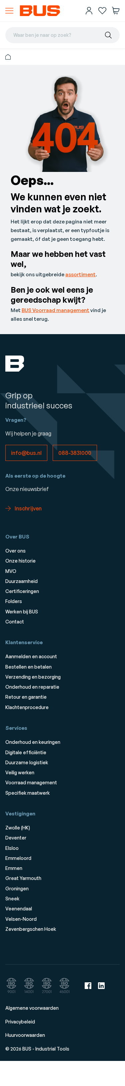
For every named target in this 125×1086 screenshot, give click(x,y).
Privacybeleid (20, 1021)
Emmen (13, 868)
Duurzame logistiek (26, 762)
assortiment (80, 274)
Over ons (15, 551)
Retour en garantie (26, 697)
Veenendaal (18, 908)
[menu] (9, 11)
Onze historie (20, 561)
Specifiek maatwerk (27, 793)
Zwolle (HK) (17, 827)
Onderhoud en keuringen (32, 742)
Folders (13, 601)
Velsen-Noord (21, 919)
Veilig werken (19, 772)
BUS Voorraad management (55, 310)
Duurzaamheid (21, 581)
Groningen (17, 888)
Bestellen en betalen (28, 667)
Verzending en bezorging (33, 677)
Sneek (12, 898)
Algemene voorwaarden (32, 1008)
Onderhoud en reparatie (32, 687)
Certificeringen (22, 591)
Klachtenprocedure (27, 707)
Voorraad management (31, 782)
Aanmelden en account (31, 656)
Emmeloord (18, 858)
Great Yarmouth (23, 878)
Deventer (15, 838)
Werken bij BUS (21, 611)
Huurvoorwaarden (25, 1035)
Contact (14, 621)
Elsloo (12, 848)
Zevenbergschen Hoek (30, 929)
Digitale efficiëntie (25, 752)
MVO (10, 571)
